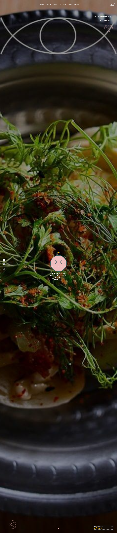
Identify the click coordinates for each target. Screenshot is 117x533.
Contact (76, 4)
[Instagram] (4, 264)
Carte (64, 4)
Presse (70, 4)
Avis (60, 4)
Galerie (55, 4)
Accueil (42, 4)
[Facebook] (4, 260)
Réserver (48, 4)
